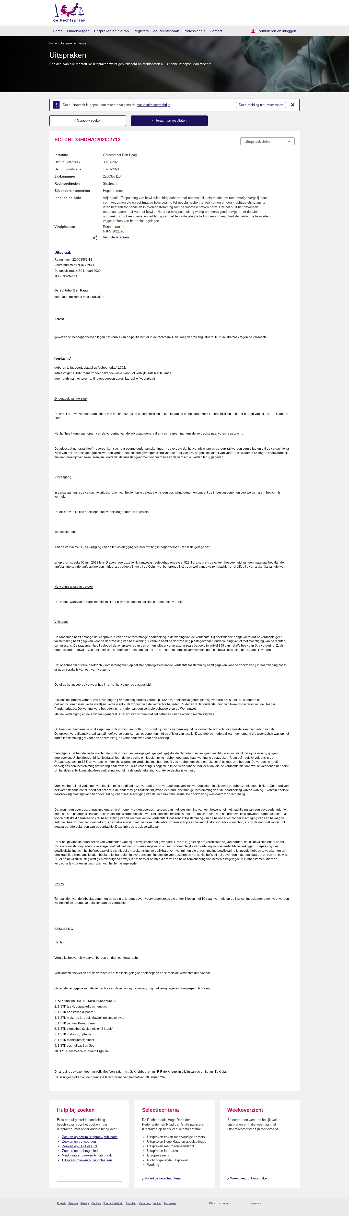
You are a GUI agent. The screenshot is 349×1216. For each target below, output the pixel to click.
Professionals (194, 31)
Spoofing (131, 1203)
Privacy (84, 1203)
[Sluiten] (293, 105)
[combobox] (267, 141)
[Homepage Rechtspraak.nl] (68, 12)
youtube (292, 1203)
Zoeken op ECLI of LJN (79, 1146)
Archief (157, 1203)
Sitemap (73, 1203)
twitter (265, 1203)
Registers (141, 31)
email (241, 1203)
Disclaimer (170, 1203)
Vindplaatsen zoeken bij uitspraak (87, 1155)
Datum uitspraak (67, 162)
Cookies (96, 1203)
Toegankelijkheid (113, 1203)
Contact (216, 31)
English (61, 1203)
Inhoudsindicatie (67, 198)
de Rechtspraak (166, 31)
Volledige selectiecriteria (163, 1178)
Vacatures (145, 1203)
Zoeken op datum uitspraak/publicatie (90, 1137)
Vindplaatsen (64, 227)
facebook (272, 1203)
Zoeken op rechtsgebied (80, 1151)
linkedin (285, 1203)
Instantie (61, 155)
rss (235, 1203)
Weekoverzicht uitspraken (249, 1178)
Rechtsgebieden (67, 183)
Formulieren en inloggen (276, 31)
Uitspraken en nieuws (111, 31)
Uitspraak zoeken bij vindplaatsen (87, 1160)
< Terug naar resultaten (169, 120)
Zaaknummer (64, 176)
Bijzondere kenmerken (72, 191)
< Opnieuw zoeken (87, 120)
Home (58, 31)
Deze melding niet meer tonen (261, 105)
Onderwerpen (78, 31)
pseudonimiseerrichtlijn (153, 105)
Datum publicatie (67, 169)
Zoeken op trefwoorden (79, 1141)
